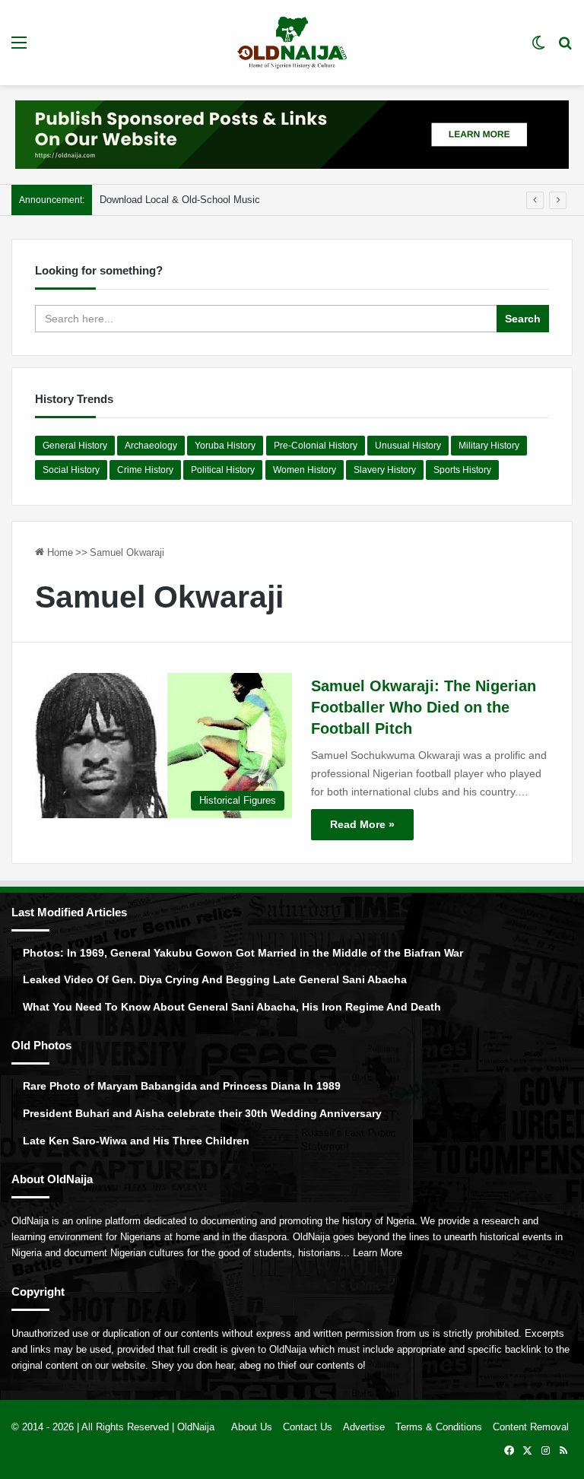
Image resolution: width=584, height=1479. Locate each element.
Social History (71, 470)
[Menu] (19, 48)
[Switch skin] (538, 48)
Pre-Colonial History (315, 445)
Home (58, 552)
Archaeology (151, 445)
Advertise (364, 1427)
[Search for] (565, 48)
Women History (304, 470)
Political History (223, 470)
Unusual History (408, 445)
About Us (251, 1427)
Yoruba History (225, 445)
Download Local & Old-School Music (180, 199)
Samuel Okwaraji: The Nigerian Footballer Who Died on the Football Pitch (423, 707)
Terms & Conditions (438, 1427)
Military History (489, 445)
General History (75, 445)
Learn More (377, 1252)
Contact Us (307, 1427)
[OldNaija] (292, 43)
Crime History (145, 470)
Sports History (462, 470)
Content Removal (531, 1427)
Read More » (362, 824)
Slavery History (385, 470)
